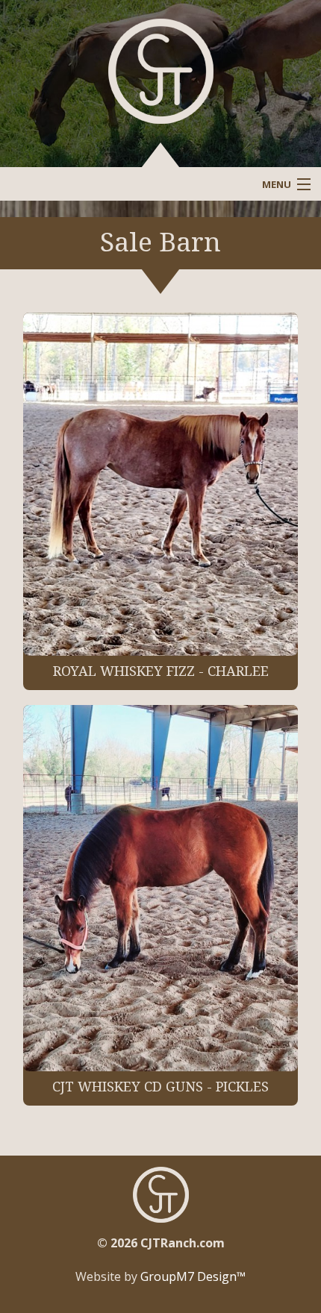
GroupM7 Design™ (193, 1276)
